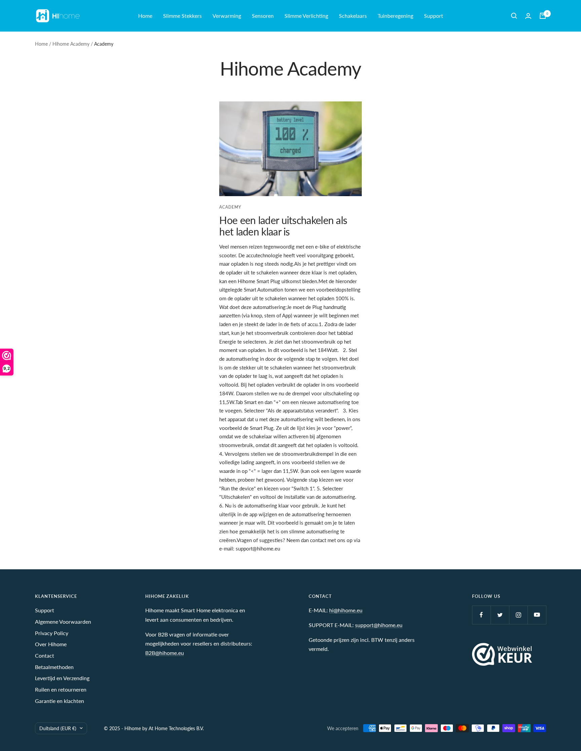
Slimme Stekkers (182, 15)
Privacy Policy (51, 633)
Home (145, 15)
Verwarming (226, 15)
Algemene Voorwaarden (63, 621)
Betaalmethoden (54, 667)
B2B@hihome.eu (164, 653)
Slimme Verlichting (306, 15)
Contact (44, 655)
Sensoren (263, 15)
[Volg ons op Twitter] (500, 615)
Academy (230, 207)
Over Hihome (51, 644)
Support (433, 15)
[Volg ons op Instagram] (518, 615)
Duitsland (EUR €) (57, 728)
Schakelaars (353, 15)
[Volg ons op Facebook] (481, 615)
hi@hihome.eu (345, 610)
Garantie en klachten (59, 701)
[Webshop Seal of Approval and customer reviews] (502, 654)
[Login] (528, 16)
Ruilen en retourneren (60, 689)
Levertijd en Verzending (62, 678)
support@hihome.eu (378, 625)
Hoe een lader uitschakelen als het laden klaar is (283, 225)
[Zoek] (514, 16)
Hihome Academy (70, 44)
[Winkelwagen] (542, 16)
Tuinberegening (395, 15)
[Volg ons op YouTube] (537, 615)
